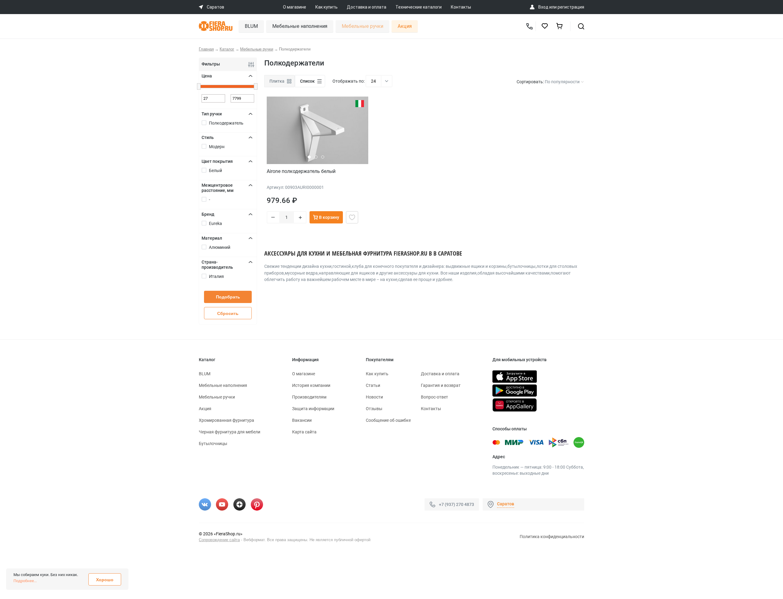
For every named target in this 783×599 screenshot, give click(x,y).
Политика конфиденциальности (552, 536)
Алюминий (219, 247)
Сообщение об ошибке (388, 420)
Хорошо (104, 579)
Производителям (309, 397)
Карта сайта (304, 431)
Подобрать (228, 296)
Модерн (217, 146)
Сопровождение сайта (219, 539)
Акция (405, 26)
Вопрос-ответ (434, 397)
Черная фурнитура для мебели (229, 431)
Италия (216, 276)
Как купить (326, 7)
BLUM (251, 26)
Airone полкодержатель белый (301, 171)
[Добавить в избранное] (352, 217)
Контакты (461, 7)
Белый (215, 170)
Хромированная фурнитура (226, 420)
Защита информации (313, 408)
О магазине (294, 7)
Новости (374, 397)
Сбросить (228, 313)
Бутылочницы (213, 443)
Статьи (373, 385)
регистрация (571, 7)
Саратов (505, 503)
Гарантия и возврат (441, 385)
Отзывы (374, 408)
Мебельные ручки (362, 26)
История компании (311, 385)
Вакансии (302, 420)
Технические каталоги (418, 7)
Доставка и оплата (366, 7)
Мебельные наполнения (299, 26)
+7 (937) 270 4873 (456, 504)
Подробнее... (25, 580)
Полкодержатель (226, 123)
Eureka (215, 223)
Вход (543, 7)
